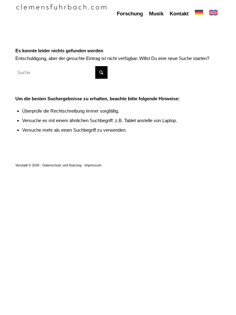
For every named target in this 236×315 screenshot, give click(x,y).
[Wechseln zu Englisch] (213, 14)
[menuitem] (130, 14)
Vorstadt (21, 165)
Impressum (93, 165)
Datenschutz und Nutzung (61, 165)
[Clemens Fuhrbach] (61, 14)
